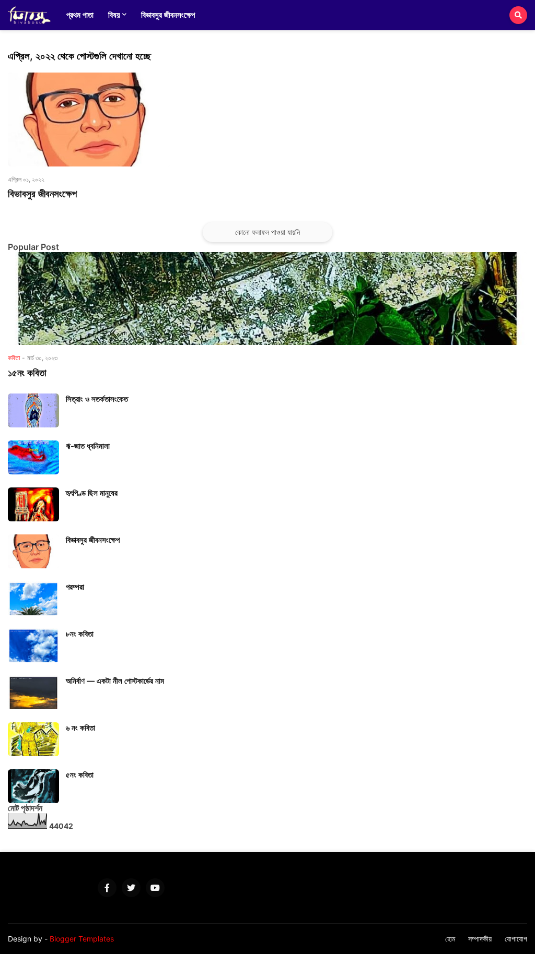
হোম (450, 938)
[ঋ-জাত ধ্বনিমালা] (33, 457)
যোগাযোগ (516, 938)
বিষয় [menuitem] (114, 15)
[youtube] (155, 887)
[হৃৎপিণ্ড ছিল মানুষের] (33, 504)
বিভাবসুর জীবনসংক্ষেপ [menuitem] (168, 15)
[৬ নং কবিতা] (33, 739)
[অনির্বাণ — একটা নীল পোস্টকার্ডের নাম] (33, 692)
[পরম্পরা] (33, 598)
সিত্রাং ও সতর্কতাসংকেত (97, 399)
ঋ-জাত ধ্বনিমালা (88, 446)
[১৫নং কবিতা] (267, 298)
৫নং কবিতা (80, 775)
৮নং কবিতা (80, 634)
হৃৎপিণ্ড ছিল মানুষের (92, 493)
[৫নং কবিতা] (33, 786)
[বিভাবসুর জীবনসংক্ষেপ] (89, 119)
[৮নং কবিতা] (33, 645)
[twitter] (131, 887)
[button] (518, 15)
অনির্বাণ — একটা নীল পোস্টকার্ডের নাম (115, 681)
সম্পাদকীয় (480, 938)
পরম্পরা (75, 587)
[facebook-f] (107, 887)
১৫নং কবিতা (27, 373)
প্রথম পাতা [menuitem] (80, 15)
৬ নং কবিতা (80, 728)
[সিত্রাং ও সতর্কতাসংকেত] (33, 410)
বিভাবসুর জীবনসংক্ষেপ (42, 194)
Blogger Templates (82, 938)
